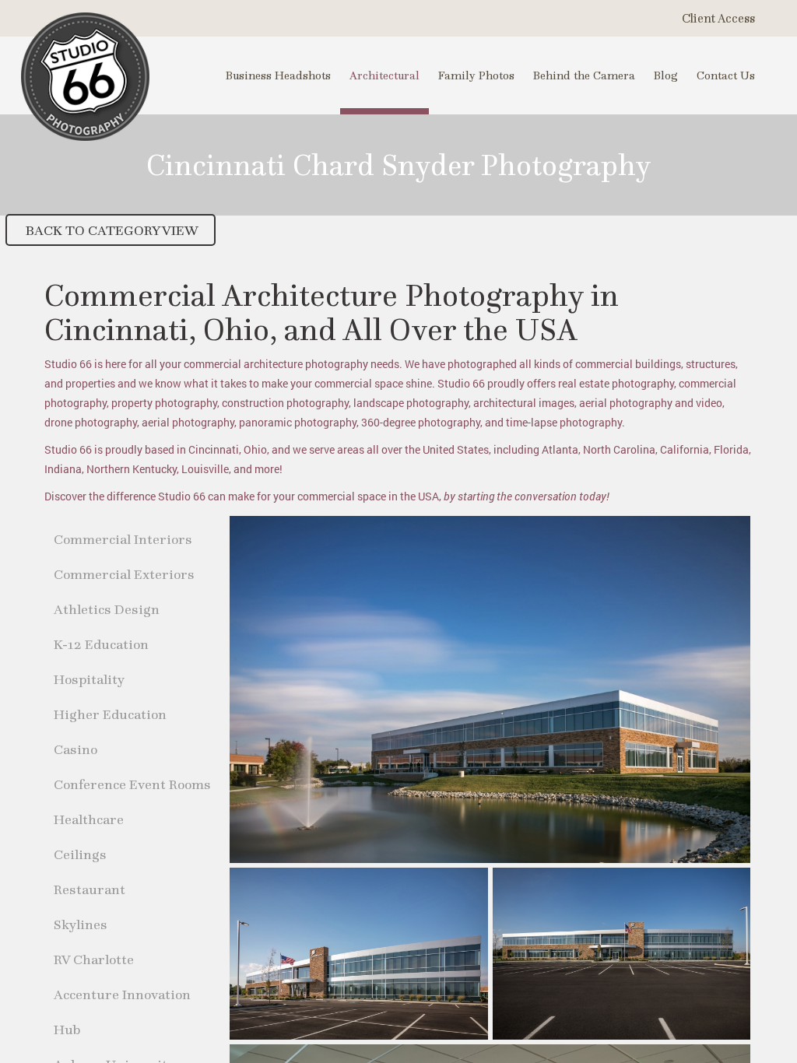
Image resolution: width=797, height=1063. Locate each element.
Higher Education (110, 714)
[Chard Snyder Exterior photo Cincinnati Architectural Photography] (490, 689)
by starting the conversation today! (526, 496)
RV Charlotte (94, 959)
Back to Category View (110, 230)
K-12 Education (101, 644)
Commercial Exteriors (124, 574)
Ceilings (80, 854)
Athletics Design (107, 609)
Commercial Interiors (123, 539)
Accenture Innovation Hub (122, 1011)
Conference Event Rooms (132, 784)
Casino (75, 749)
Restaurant (89, 889)
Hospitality (89, 679)
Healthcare (89, 819)
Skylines (80, 924)
